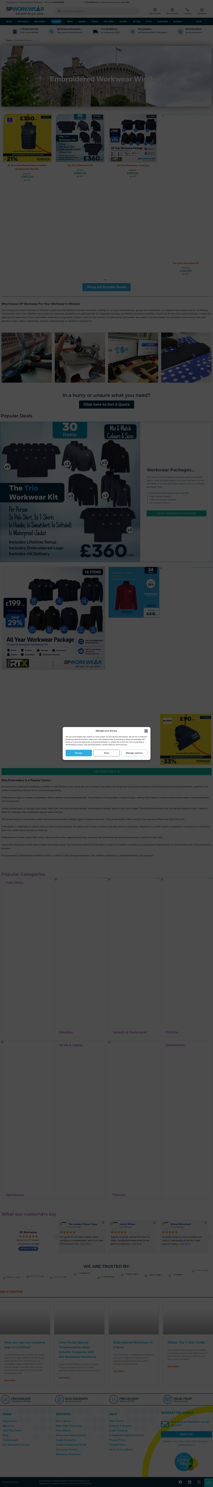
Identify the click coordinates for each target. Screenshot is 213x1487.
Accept (78, 753)
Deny (106, 753)
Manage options (134, 753)
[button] (146, 730)
